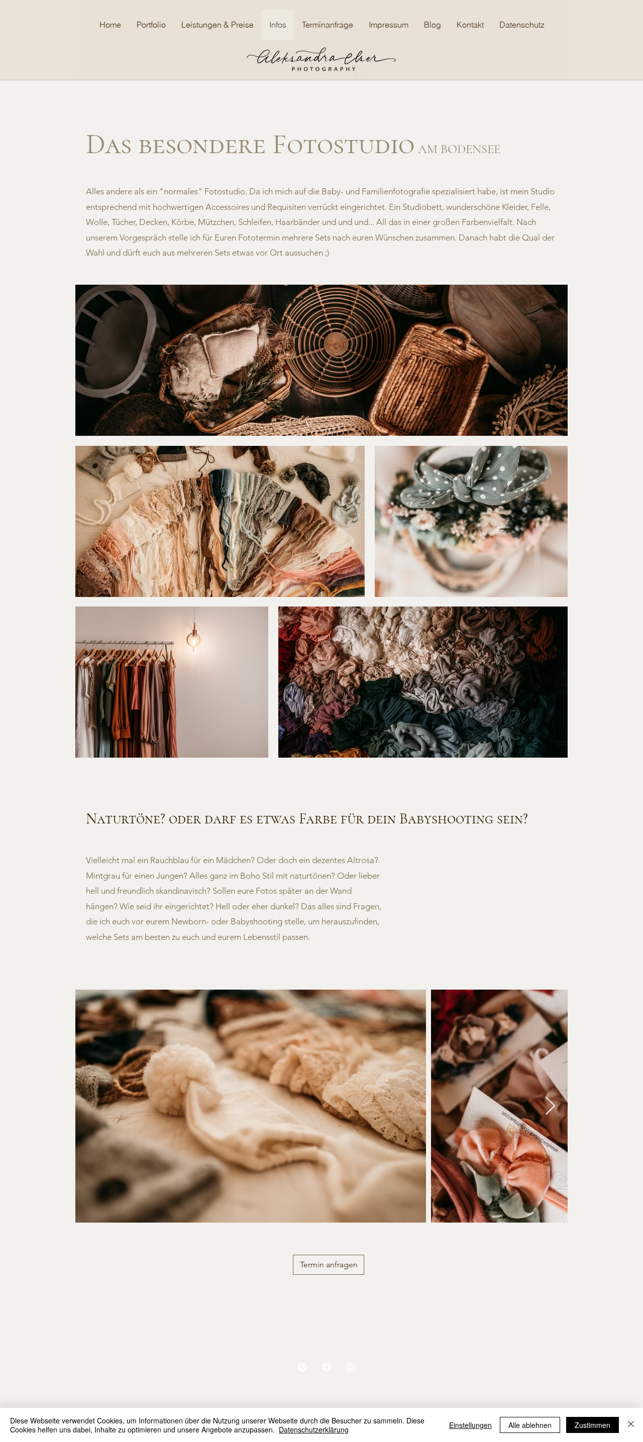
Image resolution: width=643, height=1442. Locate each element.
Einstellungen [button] (470, 1425)
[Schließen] (631, 1425)
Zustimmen (592, 1425)
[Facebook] (326, 1367)
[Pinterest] (302, 1367)
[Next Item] (550, 1106)
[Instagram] (351, 1367)
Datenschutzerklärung (314, 1429)
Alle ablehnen (530, 1425)
